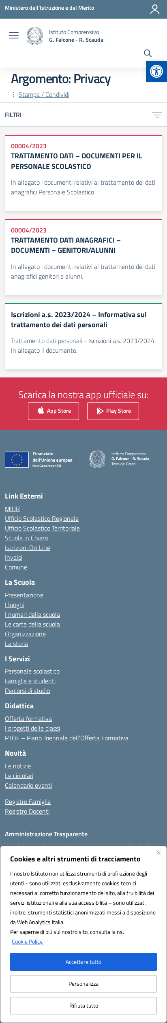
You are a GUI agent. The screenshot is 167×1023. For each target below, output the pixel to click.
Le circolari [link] (19, 775)
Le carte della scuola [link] (32, 624)
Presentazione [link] (24, 595)
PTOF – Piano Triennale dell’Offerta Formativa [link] (66, 738)
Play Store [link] (118, 410)
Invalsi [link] (13, 557)
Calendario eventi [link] (28, 785)
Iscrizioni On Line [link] (27, 547)
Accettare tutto (83, 961)
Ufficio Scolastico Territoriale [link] (42, 528)
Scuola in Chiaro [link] (26, 538)
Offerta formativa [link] (28, 718)
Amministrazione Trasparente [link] (46, 834)
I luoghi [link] (14, 605)
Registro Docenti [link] (27, 811)
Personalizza (83, 983)
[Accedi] (155, 9)
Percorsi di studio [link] (27, 690)
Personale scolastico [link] (32, 671)
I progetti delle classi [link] (32, 728)
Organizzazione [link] (25, 634)
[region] (83, 934)
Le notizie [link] (18, 766)
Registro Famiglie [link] (28, 801)
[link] (156, 71)
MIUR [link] (12, 509)
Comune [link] (16, 567)
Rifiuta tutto (83, 1005)
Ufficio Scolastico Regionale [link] (42, 518)
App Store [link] (58, 410)
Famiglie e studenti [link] (30, 681)
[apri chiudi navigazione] (14, 36)
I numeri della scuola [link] (32, 614)
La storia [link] (16, 643)
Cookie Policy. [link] (27, 941)
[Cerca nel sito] (147, 54)
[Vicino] (158, 852)
